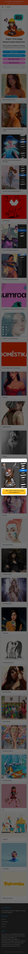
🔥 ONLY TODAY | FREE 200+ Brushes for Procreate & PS (14, 491)
